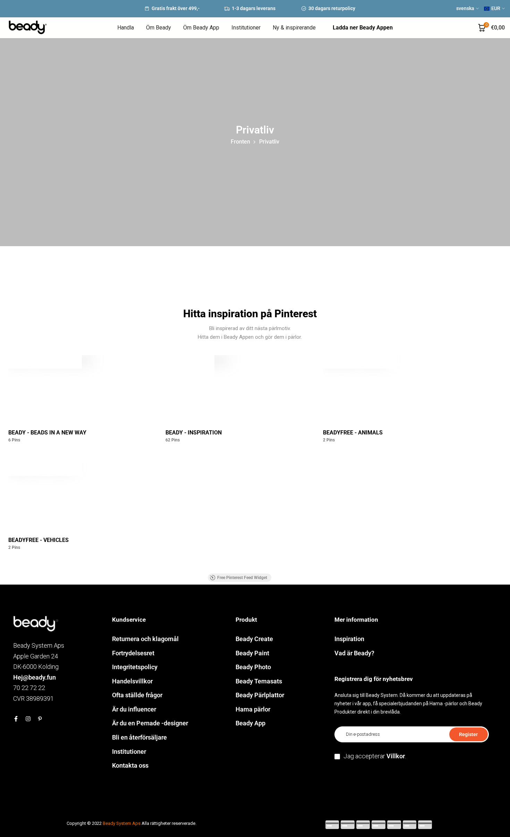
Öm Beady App (201, 27)
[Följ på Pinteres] (39, 719)
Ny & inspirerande (294, 27)
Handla (125, 27)
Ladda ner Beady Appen (363, 27)
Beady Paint (252, 653)
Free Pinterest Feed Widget (242, 577)
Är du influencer (134, 709)
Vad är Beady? (354, 653)
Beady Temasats (259, 681)
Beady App (250, 723)
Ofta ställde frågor (137, 695)
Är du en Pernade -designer (150, 723)
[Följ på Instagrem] (28, 719)
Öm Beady (158, 27)
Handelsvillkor (132, 681)
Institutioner (246, 27)
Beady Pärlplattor (260, 695)
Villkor (395, 756)
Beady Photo (253, 667)
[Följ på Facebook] (16, 719)
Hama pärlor (253, 709)
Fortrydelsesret (133, 653)
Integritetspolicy (135, 667)
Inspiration (349, 638)
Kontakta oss (130, 765)
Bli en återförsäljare (139, 737)
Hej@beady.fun (34, 677)
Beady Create (254, 638)
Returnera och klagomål (145, 638)
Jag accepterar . (374, 756)
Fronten (240, 141)
